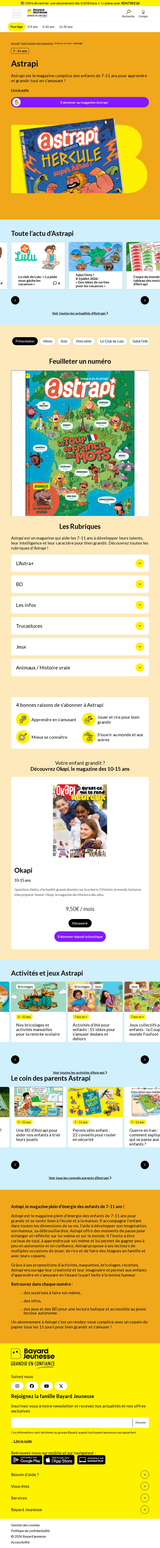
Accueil (15, 43)
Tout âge (16, 26)
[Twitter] (61, 1386)
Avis (64, 341)
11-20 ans (65, 26)
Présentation (25, 341)
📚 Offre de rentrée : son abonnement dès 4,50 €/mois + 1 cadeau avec (80, 3)
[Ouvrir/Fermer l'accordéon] (140, 563)
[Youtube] (46, 1386)
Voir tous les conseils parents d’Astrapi (79, 1178)
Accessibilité (20, 1542)
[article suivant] (145, 1059)
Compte (143, 16)
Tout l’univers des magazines (37, 43)
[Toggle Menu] (16, 14)
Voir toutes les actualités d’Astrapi (79, 313)
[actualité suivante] (145, 300)
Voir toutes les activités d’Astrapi (79, 1072)
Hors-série (83, 341)
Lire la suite (20, 90)
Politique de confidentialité (30, 1531)
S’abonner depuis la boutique (80, 936)
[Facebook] (32, 1386)
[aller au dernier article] (15, 1059)
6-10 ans (48, 26)
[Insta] (17, 1386)
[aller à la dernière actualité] (15, 300)
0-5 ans (33, 26)
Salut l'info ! (141, 341)
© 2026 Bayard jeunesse (28, 1536)
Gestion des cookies (25, 1525)
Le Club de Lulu (112, 341)
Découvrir (80, 923)
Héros (47, 341)
